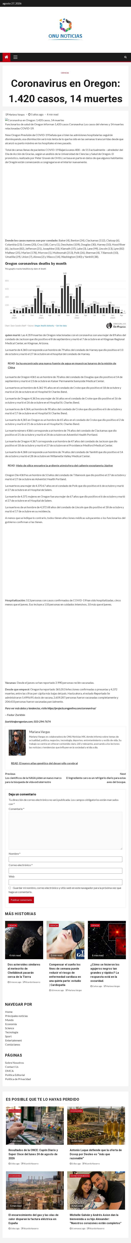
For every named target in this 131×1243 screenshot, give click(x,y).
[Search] (125, 57)
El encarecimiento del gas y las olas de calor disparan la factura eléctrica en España (34, 1219)
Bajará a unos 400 (69, 149)
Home (8, 1011)
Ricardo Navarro (32, 982)
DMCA (9, 1070)
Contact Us (11, 1066)
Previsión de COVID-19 (35, 135)
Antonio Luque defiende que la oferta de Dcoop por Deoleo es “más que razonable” (96, 1154)
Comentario (16, 808)
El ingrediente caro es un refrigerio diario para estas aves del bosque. (96, 777)
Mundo (9, 1020)
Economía (11, 1024)
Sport (8, 1036)
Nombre (14, 853)
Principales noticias (16, 1015)
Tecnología (11, 1032)
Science (9, 1028)
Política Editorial (15, 1074)
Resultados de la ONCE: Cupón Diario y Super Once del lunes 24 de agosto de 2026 (33, 1154)
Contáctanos (12, 1044)
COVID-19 (26, 128)
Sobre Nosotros (14, 1062)
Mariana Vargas (17, 114)
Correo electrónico (21, 865)
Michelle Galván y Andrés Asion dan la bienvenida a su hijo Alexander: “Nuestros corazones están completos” (95, 1219)
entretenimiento (80, 1176)
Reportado (100, 693)
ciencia (65, 73)
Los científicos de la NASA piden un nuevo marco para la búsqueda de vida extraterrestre (33, 777)
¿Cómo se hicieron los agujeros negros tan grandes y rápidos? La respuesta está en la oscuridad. (104, 973)
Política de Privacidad (18, 1079)
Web (11, 876)
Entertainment (13, 1040)
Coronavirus (76, 124)
